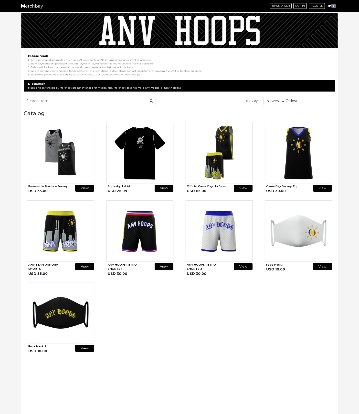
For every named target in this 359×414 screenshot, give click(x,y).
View (85, 188)
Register (317, 5)
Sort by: (252, 101)
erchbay (32, 6)
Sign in (300, 5)
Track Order (281, 5)
